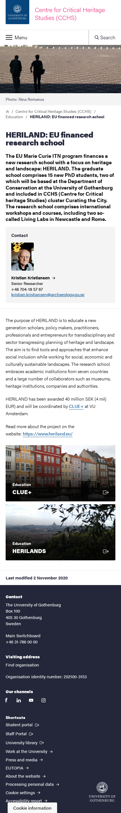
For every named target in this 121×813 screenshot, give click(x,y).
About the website (23, 776)
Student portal (23, 724)
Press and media (22, 759)
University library (25, 742)
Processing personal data (30, 784)
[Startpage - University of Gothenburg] (102, 792)
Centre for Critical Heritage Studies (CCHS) (53, 111)
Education (14, 116)
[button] (44, 37)
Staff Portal (20, 733)
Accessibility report (24, 800)
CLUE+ (76, 406)
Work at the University (27, 751)
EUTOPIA (15, 768)
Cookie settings (21, 792)
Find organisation (22, 665)
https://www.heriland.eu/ (48, 433)
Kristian (31, 277)
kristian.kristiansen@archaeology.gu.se (47, 294)
